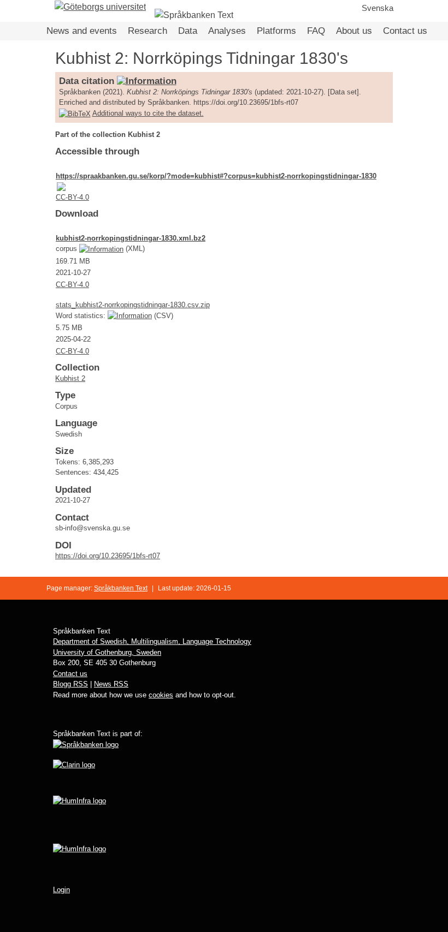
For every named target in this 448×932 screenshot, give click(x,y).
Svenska (377, 8)
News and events (81, 31)
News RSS (111, 684)
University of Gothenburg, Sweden (107, 652)
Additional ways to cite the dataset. (148, 113)
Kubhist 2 (70, 378)
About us (354, 31)
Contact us (405, 31)
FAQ (316, 31)
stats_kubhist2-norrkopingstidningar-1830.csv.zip (133, 305)
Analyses (227, 31)
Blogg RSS (70, 684)
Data (187, 31)
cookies (161, 695)
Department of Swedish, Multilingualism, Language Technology (152, 641)
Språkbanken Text (121, 588)
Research (147, 31)
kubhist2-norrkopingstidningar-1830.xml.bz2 (130, 238)
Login (61, 890)
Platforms (276, 31)
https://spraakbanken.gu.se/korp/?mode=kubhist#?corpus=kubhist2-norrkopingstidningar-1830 (216, 176)
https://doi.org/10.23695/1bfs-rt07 (107, 556)
